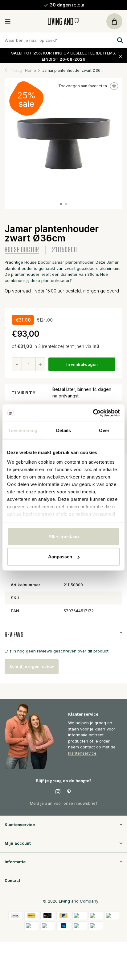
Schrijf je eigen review (31, 666)
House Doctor (22, 250)
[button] (61, 204)
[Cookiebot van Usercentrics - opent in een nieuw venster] (93, 413)
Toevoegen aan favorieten (82, 86)
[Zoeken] (119, 40)
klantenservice (82, 753)
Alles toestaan (63, 536)
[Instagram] (57, 792)
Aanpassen (60, 556)
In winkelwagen (82, 364)
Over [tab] (104, 430)
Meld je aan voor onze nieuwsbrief (63, 803)
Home (30, 70)
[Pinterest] (69, 792)
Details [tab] (63, 430)
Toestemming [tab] (22, 430)
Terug (16, 70)
